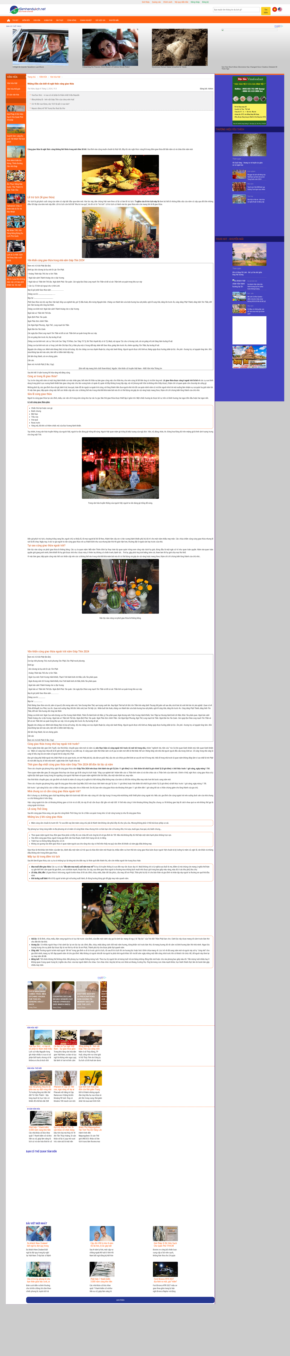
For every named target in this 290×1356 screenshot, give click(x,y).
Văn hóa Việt (12, 83)
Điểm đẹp (53, 1319)
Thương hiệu (98, 1319)
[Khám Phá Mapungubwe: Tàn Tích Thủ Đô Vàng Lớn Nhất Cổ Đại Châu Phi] (90, 1118)
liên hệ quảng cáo (116, 1318)
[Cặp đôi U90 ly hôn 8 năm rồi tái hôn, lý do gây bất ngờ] (102, 1233)
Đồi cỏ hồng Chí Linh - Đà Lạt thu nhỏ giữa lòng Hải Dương (247, 273)
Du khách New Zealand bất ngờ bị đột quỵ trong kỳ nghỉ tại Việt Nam (38, 1246)
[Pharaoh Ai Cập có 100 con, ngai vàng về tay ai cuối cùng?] (65, 1078)
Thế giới (9, 1317)
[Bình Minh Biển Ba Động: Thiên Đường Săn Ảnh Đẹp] (16, 151)
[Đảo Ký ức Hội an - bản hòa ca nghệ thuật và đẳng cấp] (239, 199)
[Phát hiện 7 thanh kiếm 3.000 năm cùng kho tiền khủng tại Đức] (40, 1118)
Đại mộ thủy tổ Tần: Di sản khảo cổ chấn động (64, 1128)
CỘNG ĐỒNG (71, 20)
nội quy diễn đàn (116, 1322)
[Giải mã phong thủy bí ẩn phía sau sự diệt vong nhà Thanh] (40, 1078)
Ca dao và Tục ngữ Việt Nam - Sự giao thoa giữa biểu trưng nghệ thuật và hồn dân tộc (64, 1050)
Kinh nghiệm (251, 171)
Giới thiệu (146, 2)
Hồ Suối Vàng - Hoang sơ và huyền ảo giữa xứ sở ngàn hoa (247, 164)
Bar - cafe (250, 293)
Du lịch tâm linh (252, 281)
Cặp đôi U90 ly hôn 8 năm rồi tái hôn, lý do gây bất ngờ (102, 1246)
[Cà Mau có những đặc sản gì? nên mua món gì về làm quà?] (239, 308)
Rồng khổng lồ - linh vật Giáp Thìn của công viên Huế (53, 99)
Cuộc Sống (80, 1319)
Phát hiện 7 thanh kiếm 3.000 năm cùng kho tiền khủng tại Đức (40, 1130)
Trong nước (11, 1319)
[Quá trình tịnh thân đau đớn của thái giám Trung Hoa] (90, 1078)
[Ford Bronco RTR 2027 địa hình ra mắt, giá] (165, 1269)
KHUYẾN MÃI (114, 20)
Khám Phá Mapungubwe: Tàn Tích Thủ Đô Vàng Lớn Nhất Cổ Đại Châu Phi (90, 1130)
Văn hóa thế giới (13, 89)
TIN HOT (15, 20)
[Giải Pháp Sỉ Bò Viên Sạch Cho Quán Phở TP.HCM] (16, 108)
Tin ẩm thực (67, 1317)
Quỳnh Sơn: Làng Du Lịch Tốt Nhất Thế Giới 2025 (16, 139)
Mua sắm (250, 184)
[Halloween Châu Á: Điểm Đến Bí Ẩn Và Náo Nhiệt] (16, 198)
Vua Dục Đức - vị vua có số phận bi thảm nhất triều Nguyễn (55, 95)
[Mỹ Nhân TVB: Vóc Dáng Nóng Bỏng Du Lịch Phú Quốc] (16, 221)
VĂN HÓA (36, 20)
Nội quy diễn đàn (181, 2)
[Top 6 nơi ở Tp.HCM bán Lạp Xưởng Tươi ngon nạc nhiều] (239, 186)
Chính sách (167, 2)
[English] (280, 9)
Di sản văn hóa (13, 94)
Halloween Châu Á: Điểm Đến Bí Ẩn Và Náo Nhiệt (14, 209)
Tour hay (250, 196)
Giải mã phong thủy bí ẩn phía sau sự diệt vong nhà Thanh (40, 1089)
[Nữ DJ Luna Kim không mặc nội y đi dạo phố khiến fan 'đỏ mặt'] (16, 270)
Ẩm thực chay (67, 1322)
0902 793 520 (255, 1351)
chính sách (114, 1313)
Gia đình (79, 1317)
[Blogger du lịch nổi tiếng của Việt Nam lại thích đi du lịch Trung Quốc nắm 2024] (239, 174)
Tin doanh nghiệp (99, 1317)
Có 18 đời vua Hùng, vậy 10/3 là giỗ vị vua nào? (50, 104)
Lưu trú (22, 1319)
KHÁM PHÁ (48, 20)
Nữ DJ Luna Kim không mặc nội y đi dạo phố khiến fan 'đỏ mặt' (16, 282)
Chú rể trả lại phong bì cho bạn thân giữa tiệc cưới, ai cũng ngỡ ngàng (38, 1282)
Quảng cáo (156, 2)
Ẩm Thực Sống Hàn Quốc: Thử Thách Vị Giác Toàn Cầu (15, 187)
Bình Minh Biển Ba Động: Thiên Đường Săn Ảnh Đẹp (15, 163)
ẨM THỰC (59, 20)
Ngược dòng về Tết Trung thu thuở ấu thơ (48, 108)
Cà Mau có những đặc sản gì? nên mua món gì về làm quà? (256, 311)
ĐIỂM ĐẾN (26, 20)
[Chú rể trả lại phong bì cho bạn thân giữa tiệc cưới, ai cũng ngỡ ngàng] (38, 1269)
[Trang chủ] (8, 20)
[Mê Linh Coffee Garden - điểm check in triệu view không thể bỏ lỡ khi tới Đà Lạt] (239, 296)
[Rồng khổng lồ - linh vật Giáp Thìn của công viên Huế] (90, 1037)
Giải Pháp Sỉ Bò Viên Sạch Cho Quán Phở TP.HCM (15, 117)
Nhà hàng (23, 1322)
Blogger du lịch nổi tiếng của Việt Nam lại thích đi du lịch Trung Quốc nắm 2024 (256, 177)
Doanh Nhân (97, 1322)
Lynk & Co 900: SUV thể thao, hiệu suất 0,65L (15, 258)
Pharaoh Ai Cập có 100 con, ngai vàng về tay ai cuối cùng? (64, 1089)
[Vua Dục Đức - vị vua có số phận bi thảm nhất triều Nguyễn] (40, 1037)
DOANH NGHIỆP (86, 20)
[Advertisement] (120, 128)
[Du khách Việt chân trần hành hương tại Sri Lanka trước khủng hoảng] (239, 283)
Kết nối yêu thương (83, 1322)
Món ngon (66, 1319)
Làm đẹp (22, 1325)
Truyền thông (98, 1325)
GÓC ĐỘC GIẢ (100, 20)
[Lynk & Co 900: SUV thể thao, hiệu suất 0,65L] (16, 245)
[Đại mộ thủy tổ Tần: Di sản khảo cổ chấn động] (65, 1118)
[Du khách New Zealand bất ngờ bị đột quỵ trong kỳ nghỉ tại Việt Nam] (38, 1233)
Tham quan (23, 1317)
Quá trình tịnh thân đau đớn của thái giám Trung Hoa (89, 1089)
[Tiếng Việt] (274, 9)
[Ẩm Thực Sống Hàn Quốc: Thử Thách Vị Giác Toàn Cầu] (16, 175)
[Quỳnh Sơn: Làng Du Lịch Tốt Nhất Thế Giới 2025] (16, 128)
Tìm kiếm (266, 11)
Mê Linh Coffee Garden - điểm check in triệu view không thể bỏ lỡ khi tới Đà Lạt (257, 299)
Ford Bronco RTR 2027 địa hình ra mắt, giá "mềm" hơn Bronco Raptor (165, 1282)
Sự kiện (9, 1322)
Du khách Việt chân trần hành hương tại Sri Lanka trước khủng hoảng (255, 286)
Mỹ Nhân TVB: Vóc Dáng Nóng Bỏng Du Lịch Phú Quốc (15, 233)
